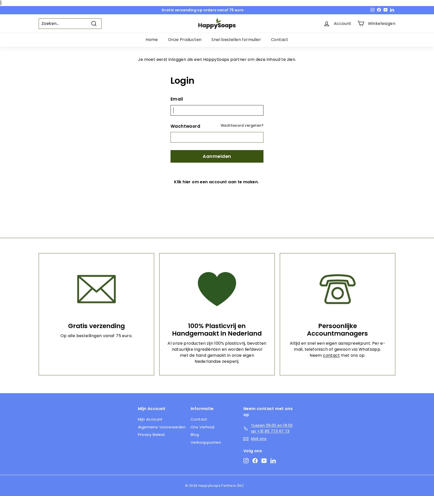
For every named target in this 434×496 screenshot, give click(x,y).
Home (152, 39)
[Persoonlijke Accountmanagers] (338, 289)
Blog (195, 434)
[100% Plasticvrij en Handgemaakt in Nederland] (217, 289)
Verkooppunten (206, 442)
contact (331, 355)
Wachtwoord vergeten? (242, 125)
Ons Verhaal (202, 427)
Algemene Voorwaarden (162, 427)
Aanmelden (217, 156)
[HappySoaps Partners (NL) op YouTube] (264, 461)
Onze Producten (185, 39)
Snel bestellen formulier (236, 39)
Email (177, 99)
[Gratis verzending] (96, 289)
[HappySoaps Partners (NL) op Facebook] (255, 461)
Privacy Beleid (151, 434)
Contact (279, 39)
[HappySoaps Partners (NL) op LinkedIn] (273, 461)
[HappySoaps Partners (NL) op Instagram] (246, 461)
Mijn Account (150, 419)
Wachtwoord (185, 126)
